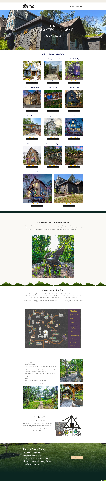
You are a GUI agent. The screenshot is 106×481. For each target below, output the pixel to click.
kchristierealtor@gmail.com (34, 1)
